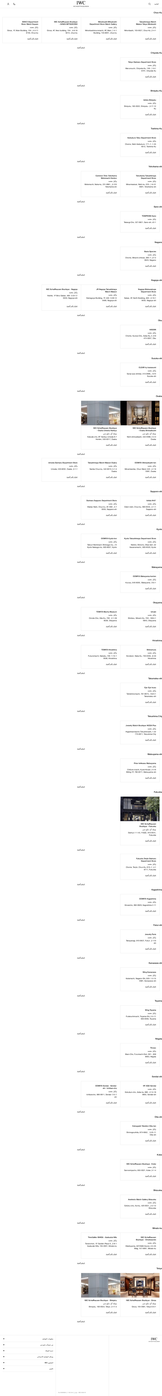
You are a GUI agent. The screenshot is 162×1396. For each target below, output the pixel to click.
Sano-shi (158, 207)
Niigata (158, 1039)
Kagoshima (156, 890)
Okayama (157, 602)
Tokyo (159, 1268)
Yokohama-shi (155, 166)
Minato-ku (157, 1228)
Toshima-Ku (156, 128)
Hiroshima (157, 640)
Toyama (158, 1001)
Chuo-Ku (158, 12)
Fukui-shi (157, 925)
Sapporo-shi (156, 491)
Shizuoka (157, 1190)
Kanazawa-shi (155, 963)
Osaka (159, 396)
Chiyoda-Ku (156, 53)
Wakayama (157, 567)
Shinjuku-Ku (156, 91)
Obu (160, 320)
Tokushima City (155, 716)
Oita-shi (158, 1117)
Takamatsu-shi (155, 678)
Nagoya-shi (156, 280)
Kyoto (159, 529)
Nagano (158, 242)
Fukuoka (158, 792)
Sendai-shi (157, 1076)
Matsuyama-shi (155, 754)
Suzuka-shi (156, 358)
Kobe (159, 1155)
